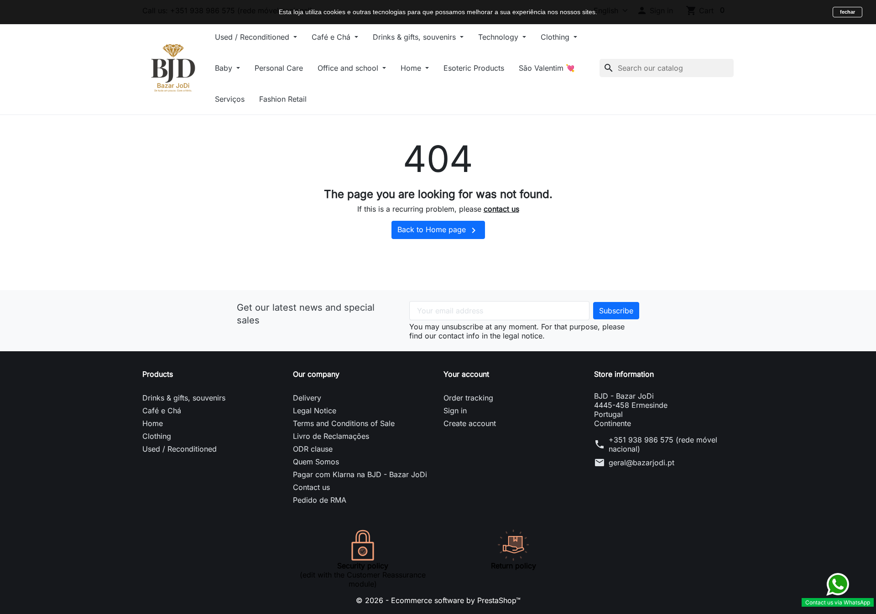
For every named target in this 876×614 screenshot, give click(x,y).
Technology (499, 37)
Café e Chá (332, 37)
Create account (469, 423)
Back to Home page (438, 230)
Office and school (349, 68)
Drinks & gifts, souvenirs (415, 37)
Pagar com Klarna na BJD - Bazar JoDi (360, 474)
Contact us (311, 487)
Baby (225, 68)
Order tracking (468, 397)
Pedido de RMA (319, 500)
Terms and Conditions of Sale (344, 423)
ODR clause (313, 448)
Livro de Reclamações (331, 436)
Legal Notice (314, 410)
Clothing (556, 37)
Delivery (307, 397)
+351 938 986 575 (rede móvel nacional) (663, 444)
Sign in (455, 410)
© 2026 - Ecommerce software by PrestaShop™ (438, 600)
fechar (847, 12)
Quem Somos (316, 461)
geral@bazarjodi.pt (641, 462)
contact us (501, 208)
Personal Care (279, 68)
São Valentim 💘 (547, 68)
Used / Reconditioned (253, 37)
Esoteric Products (473, 68)
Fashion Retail (283, 99)
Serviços (230, 99)
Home (412, 68)
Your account (466, 374)
